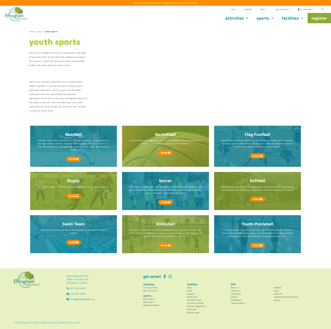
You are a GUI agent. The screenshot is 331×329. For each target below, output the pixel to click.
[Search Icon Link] (322, 9)
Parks (189, 290)
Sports (40, 31)
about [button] (263, 9)
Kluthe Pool (192, 297)
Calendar (277, 287)
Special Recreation (151, 305)
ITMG (69, 322)
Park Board (236, 294)
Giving (276, 300)
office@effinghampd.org (81, 299)
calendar (248, 9)
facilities (290, 18)
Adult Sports (148, 302)
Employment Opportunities (286, 297)
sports (263, 18)
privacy (77, 322)
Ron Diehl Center (194, 300)
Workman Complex (195, 303)
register (319, 18)
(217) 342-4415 (77, 288)
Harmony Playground (196, 306)
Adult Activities (150, 290)
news (233, 9)
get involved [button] (282, 9)
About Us (235, 287)
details (72, 159)
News (276, 290)
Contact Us (236, 290)
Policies (234, 297)
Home (31, 31)
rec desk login (306, 9)
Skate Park (192, 309)
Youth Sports (149, 299)
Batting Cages (193, 312)
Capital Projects (238, 303)
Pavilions (191, 294)
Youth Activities (150, 287)
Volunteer (278, 294)
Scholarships (236, 300)
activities (234, 18)
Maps (189, 287)
